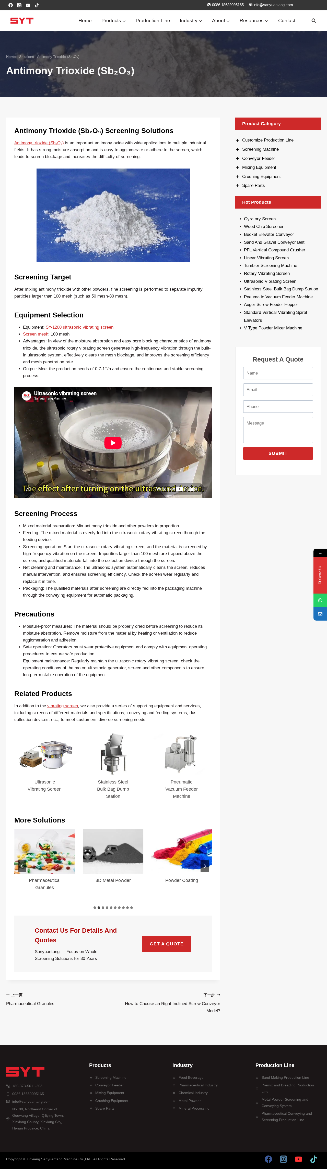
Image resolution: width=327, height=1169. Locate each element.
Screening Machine (110, 1077)
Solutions (26, 57)
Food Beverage (191, 1077)
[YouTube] (28, 5)
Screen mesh (35, 334)
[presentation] (44, 754)
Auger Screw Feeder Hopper (271, 304)
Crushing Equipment (111, 1101)
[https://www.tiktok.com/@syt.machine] (313, 1159)
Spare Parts (104, 1108)
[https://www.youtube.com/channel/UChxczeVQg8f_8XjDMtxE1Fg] (298, 1159)
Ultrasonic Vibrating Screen (45, 785)
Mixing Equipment (109, 1093)
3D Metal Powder (113, 880)
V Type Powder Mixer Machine (273, 328)
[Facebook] (10, 5)
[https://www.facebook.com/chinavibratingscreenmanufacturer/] (268, 1159)
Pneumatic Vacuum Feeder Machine (181, 789)
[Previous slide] (22, 866)
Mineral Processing (194, 1108)
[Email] (320, 614)
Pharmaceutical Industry (198, 1085)
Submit (278, 453)
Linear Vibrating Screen (267, 257)
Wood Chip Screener (264, 226)
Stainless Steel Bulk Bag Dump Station (113, 789)
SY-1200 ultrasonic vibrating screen (79, 327)
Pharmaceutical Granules (45, 884)
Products (100, 1065)
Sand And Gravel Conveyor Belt (274, 242)
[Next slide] (205, 866)
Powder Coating (181, 880)
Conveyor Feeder (109, 1085)
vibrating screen (62, 705)
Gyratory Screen (260, 218)
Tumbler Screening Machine (271, 265)
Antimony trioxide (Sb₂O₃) (39, 142)
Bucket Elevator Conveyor (269, 234)
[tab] (95, 907)
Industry (182, 1065)
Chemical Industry (193, 1093)
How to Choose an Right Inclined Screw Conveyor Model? (172, 1003)
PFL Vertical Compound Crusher (274, 250)
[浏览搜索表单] (314, 21)
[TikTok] (36, 5)
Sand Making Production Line (285, 1077)
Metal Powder (190, 1101)
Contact (286, 20)
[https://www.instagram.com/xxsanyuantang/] (283, 1159)
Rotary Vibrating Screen (267, 273)
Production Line (153, 20)
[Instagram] (19, 5)
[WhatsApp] (320, 600)
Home (85, 20)
